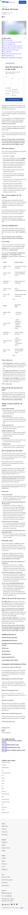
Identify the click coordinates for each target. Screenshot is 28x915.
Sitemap (21, 907)
